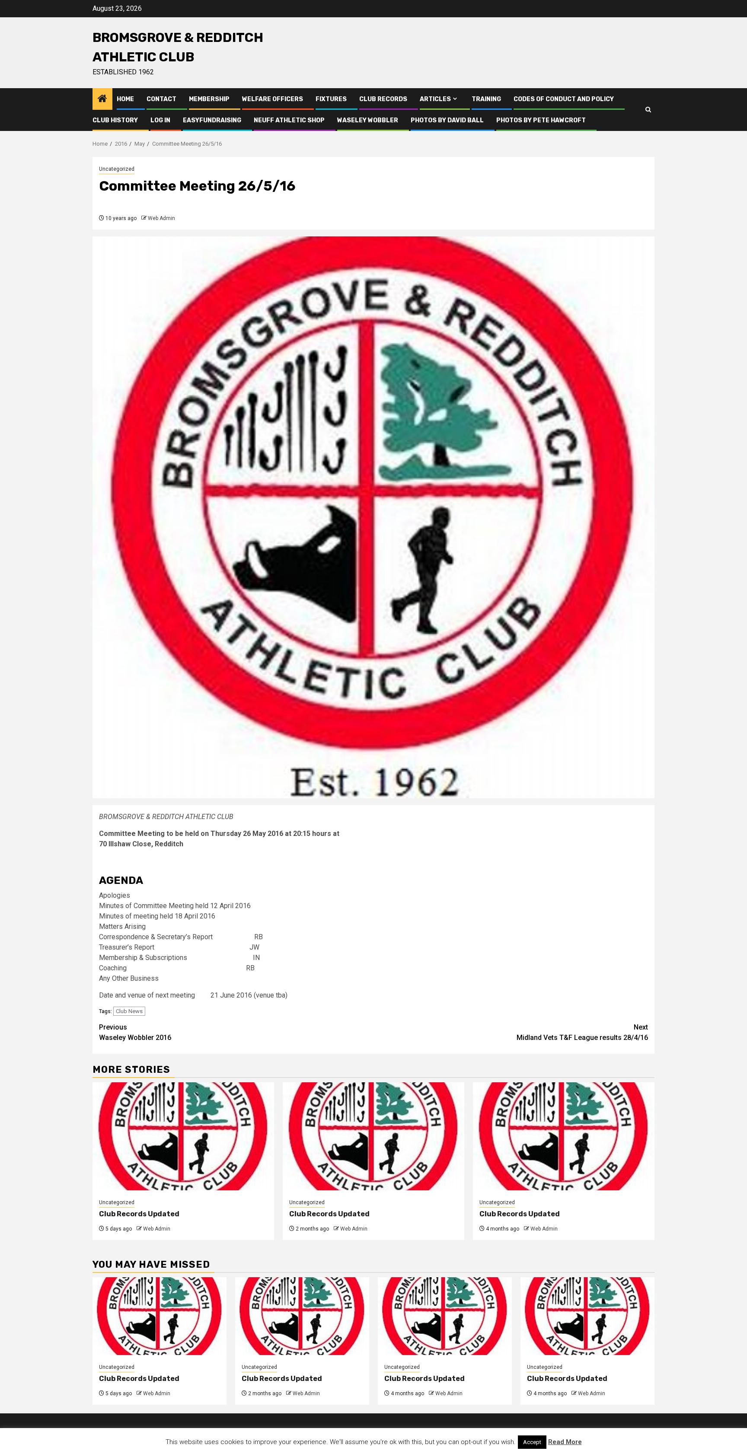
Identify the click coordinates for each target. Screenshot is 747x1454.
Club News (129, 1011)
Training (486, 99)
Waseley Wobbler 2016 (135, 1032)
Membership (209, 99)
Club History (115, 120)
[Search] (648, 110)
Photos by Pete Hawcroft (541, 120)
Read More (565, 1442)
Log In (160, 120)
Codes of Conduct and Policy (564, 99)
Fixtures (331, 99)
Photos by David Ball (447, 120)
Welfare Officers (272, 99)
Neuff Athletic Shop (289, 120)
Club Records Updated (139, 1214)
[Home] (102, 99)
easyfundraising (212, 120)
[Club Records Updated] (183, 1136)
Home (125, 99)
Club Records (383, 99)
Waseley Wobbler (367, 120)
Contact (161, 99)
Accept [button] (532, 1442)
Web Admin (161, 218)
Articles (435, 99)
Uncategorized (116, 169)
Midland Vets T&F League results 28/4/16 (582, 1032)
